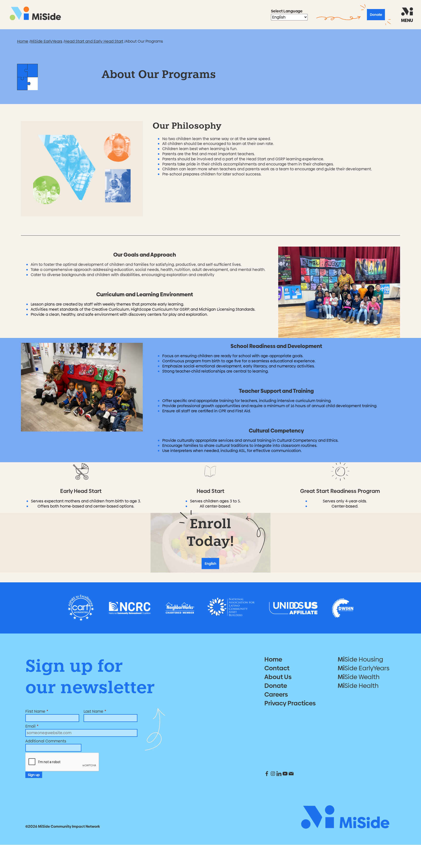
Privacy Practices (290, 703)
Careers (276, 694)
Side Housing (360, 659)
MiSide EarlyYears (46, 41)
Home (22, 41)
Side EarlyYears (363, 668)
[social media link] (267, 775)
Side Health (358, 685)
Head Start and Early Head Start (94, 41)
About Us (278, 676)
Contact (276, 668)
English (210, 563)
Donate (376, 14)
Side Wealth (359, 676)
